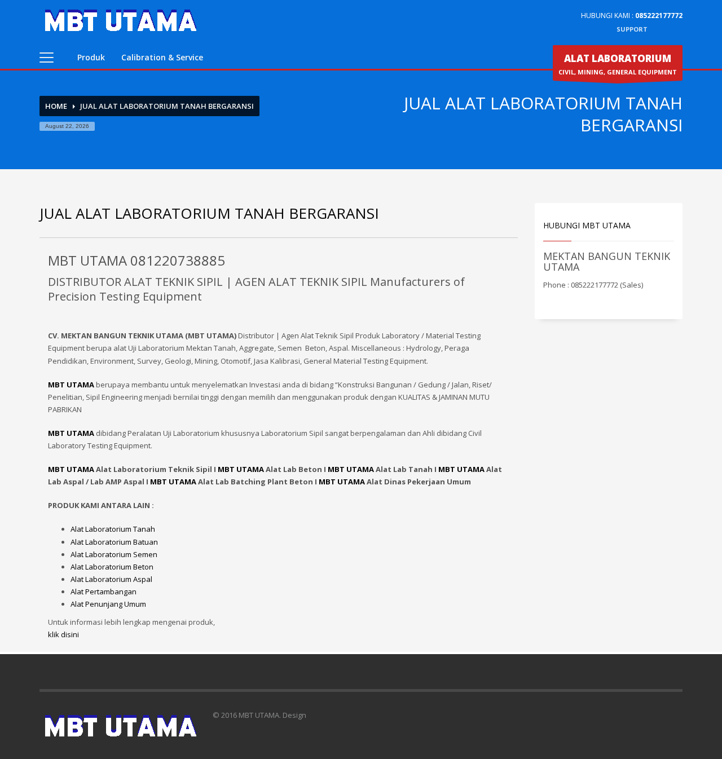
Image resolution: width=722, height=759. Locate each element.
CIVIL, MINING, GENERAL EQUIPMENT (617, 64)
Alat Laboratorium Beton (112, 567)
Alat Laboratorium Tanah (113, 529)
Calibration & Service (162, 57)
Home (56, 106)
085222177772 (659, 15)
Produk (91, 57)
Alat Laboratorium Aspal (111, 579)
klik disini (63, 634)
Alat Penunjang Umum (108, 604)
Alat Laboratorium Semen (114, 554)
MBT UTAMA (71, 469)
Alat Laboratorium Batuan (114, 542)
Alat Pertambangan (104, 591)
